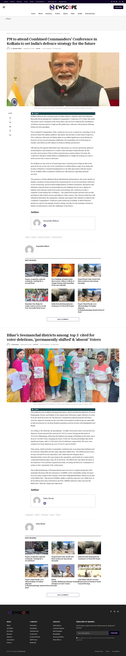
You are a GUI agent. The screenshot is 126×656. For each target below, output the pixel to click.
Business (19, 1)
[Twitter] (10, 122)
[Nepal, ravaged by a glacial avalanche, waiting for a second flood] (36, 270)
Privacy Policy (110, 638)
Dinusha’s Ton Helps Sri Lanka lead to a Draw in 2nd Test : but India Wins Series (35, 306)
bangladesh (29, 515)
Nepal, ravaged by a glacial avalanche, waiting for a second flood (35, 281)
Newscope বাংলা (52, 1)
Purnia (58, 515)
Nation (12, 1)
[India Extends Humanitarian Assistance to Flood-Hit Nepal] (63, 295)
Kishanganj (44, 515)
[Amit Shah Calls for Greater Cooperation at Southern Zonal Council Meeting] (89, 570)
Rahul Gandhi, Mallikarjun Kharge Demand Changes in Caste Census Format (63, 583)
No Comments (48, 48)
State (26, 1)
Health (80, 13)
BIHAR (37, 515)
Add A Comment (63, 319)
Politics (6, 1)
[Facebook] (10, 118)
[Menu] (4, 7)
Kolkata (33, 237)
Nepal (52, 515)
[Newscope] (63, 7)
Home (33, 13)
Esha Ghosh (15, 344)
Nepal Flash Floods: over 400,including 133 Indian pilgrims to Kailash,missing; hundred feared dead (89, 308)
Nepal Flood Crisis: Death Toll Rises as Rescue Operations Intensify (89, 281)
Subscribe (118, 7)
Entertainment (40, 1)
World (31, 1)
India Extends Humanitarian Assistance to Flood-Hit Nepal (62, 305)
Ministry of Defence (44, 237)
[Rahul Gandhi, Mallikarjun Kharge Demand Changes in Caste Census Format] (63, 570)
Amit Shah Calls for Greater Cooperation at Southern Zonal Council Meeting (89, 582)
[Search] (122, 1)
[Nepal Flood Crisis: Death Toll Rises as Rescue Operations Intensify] (89, 270)
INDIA (27, 237)
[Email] (10, 135)
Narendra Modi (57, 237)
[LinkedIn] (10, 126)
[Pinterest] (10, 131)
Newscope (22, 651)
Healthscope (62, 1)
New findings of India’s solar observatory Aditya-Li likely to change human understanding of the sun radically (63, 282)
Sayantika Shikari (17, 48)
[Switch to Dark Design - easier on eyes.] (120, 1)
